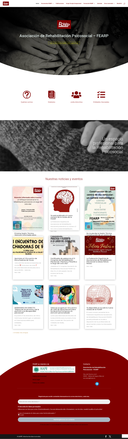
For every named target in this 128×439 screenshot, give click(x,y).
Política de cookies (38, 383)
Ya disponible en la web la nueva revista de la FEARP (99, 308)
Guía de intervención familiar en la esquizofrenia (64, 43)
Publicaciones (60, 3)
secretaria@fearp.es (89, 378)
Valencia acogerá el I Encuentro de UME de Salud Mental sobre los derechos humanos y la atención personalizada (64, 310)
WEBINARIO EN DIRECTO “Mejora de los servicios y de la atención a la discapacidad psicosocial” (26, 310)
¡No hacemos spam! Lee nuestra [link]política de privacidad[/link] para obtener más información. (64, 424)
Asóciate (99, 3)
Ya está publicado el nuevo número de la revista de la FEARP (62, 217)
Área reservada (108, 3)
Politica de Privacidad (39, 376)
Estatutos (51, 102)
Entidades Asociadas (101, 102)
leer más (17, 272)
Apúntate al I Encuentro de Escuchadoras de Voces (25, 259)
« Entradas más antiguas (20, 332)
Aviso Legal (36, 379)
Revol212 (119, 3)
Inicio (37, 3)
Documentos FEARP (46, 3)
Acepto (22, 415)
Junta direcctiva (76, 102)
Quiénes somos (27, 102)
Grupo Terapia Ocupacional (73, 3)
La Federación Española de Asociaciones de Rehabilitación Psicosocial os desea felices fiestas (99, 261)
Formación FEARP (88, 3)
